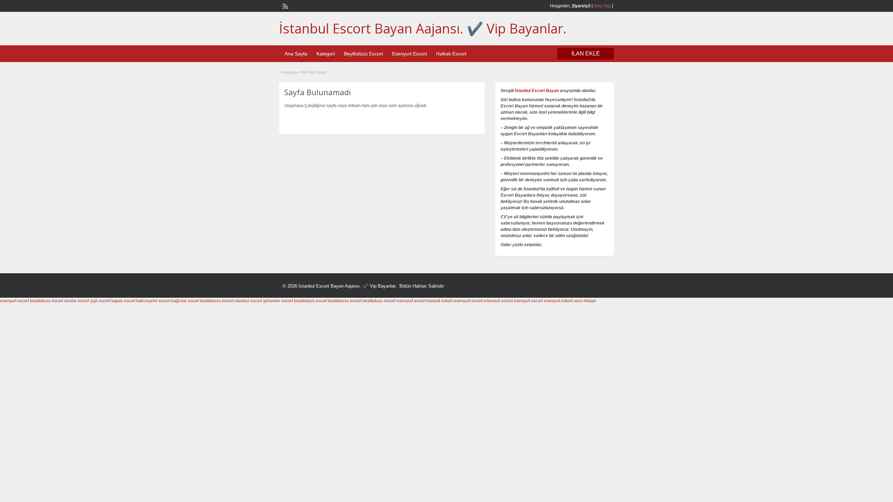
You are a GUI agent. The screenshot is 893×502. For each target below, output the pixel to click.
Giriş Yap (602, 5)
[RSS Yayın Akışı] (284, 5)
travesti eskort (440, 300)
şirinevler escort (278, 300)
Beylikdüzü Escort (363, 53)
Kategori (325, 53)
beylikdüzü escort (310, 300)
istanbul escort (248, 300)
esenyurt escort (14, 300)
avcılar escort (76, 300)
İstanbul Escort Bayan (537, 90)
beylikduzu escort (46, 300)
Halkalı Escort (451, 53)
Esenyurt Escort (409, 53)
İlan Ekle (585, 53)
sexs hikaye (585, 300)
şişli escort (100, 300)
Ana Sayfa (296, 53)
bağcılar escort (185, 300)
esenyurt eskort (558, 300)
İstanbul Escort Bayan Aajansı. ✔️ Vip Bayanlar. (422, 28)
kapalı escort (123, 300)
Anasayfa (289, 72)
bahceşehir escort (153, 300)
